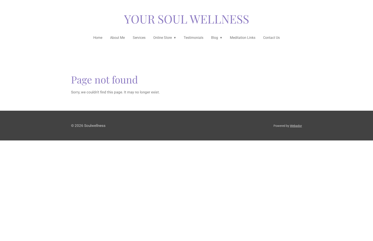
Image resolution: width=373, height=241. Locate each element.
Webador (296, 126)
